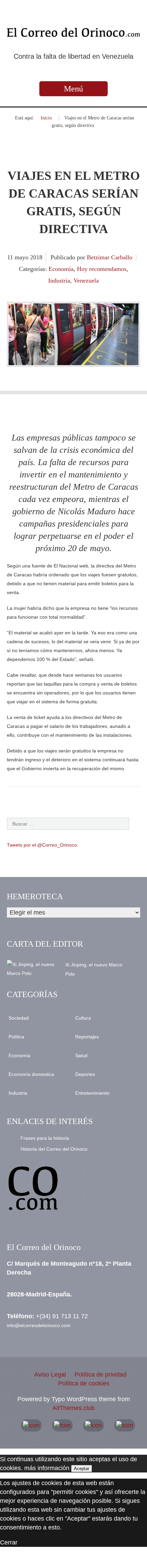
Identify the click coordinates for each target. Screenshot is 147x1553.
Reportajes (87, 1036)
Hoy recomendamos (101, 268)
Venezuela (86, 280)
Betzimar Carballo (109, 257)
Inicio (46, 117)
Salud (81, 1055)
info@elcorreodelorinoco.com (38, 1325)
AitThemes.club (73, 1408)
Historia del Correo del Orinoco (54, 1149)
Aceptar (81, 1468)
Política (16, 1036)
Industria (59, 280)
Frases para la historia (45, 1138)
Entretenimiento (92, 1093)
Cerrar (8, 1542)
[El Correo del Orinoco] (73, 33)
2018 (36, 257)
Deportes (85, 1074)
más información (46, 1468)
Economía (61, 268)
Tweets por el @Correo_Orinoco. (42, 845)
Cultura (83, 1018)
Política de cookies (83, 1383)
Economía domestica (31, 1074)
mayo (22, 257)
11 (11, 257)
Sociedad (19, 1018)
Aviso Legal (50, 1374)
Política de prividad (100, 1374)
